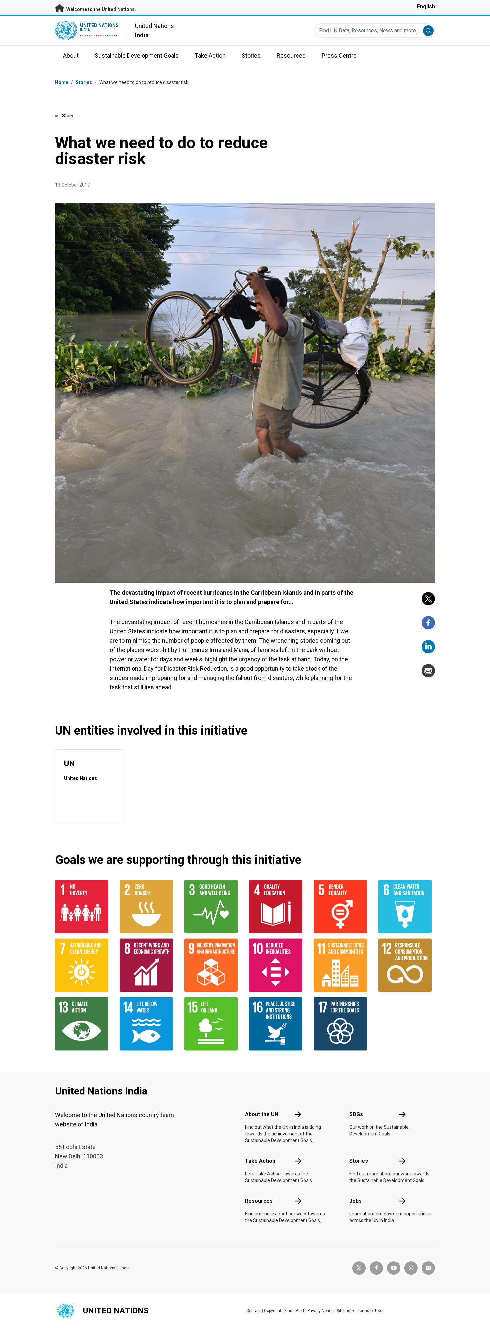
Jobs (355, 1201)
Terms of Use (370, 1310)
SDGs (356, 1114)
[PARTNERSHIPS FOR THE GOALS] (342, 1023)
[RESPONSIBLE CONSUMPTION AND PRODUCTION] (406, 965)
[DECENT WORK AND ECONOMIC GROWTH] (148, 965)
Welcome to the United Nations (100, 9)
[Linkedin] (428, 646)
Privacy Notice (320, 1310)
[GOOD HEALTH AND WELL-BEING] (212, 906)
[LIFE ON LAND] (212, 1023)
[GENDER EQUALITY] (342, 906)
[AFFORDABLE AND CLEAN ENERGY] (83, 965)
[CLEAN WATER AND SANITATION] (406, 906)
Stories (84, 82)
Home (61, 82)
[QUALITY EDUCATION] (277, 906)
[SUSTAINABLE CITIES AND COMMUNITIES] (342, 965)
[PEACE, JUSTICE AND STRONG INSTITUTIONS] (277, 1023)
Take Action (260, 1161)
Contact (253, 1310)
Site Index (346, 1310)
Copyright (272, 1310)
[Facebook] (428, 622)
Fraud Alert (294, 1310)
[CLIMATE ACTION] (83, 1023)
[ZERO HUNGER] (148, 906)
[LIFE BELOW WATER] (148, 1023)
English (426, 6)
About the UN (261, 1114)
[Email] (428, 670)
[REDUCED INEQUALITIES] (277, 965)
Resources (259, 1201)
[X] (428, 598)
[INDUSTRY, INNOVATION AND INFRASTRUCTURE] (212, 965)
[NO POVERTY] (83, 906)
